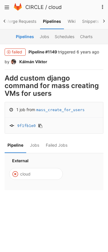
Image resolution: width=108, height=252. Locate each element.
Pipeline (15, 145)
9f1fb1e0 (26, 126)
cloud (55, 7)
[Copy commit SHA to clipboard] (40, 126)
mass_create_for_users (60, 110)
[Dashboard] (18, 9)
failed (17, 51)
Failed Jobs (56, 145)
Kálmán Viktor (32, 61)
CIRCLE (34, 7)
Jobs (34, 145)
